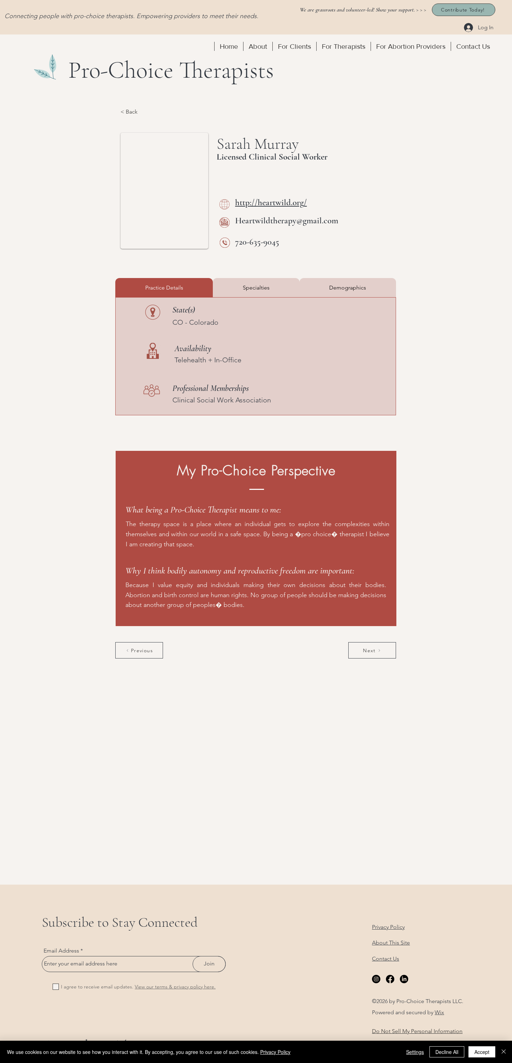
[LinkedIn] (404, 979)
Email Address (61, 951)
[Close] (503, 1051)
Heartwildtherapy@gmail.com (286, 220)
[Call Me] (225, 242)
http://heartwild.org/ (271, 202)
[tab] (164, 287)
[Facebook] (390, 979)
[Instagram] (376, 979)
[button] (257, 46)
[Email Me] (224, 222)
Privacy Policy (275, 1051)
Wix (439, 1012)
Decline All (446, 1051)
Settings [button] (415, 1051)
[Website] (224, 204)
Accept (481, 1051)
